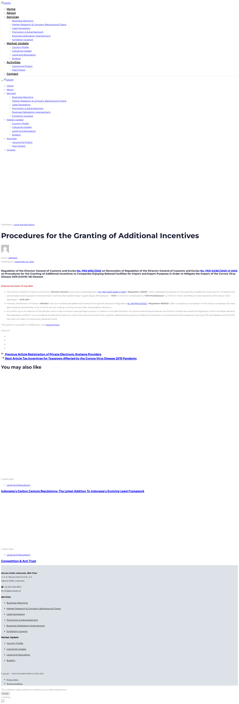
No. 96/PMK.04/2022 (137, 303)
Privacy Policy (12, 680)
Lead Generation (21, 28)
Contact (12, 73)
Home (11, 9)
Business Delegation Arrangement (31, 36)
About (11, 13)
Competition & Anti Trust (18, 561)
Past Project (18, 70)
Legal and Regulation (24, 55)
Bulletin (16, 58)
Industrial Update (22, 51)
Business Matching (22, 21)
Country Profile (20, 47)
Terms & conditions (15, 684)
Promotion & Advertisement (27, 32)
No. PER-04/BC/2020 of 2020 (218, 270)
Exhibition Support (22, 39)
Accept (5, 693)
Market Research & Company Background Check (39, 24)
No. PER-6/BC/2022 (89, 270)
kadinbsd (12, 258)
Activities (13, 62)
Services (13, 17)
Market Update (18, 43)
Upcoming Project (22, 66)
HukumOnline (52, 325)
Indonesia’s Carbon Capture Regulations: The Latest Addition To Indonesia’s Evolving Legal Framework (72, 491)
